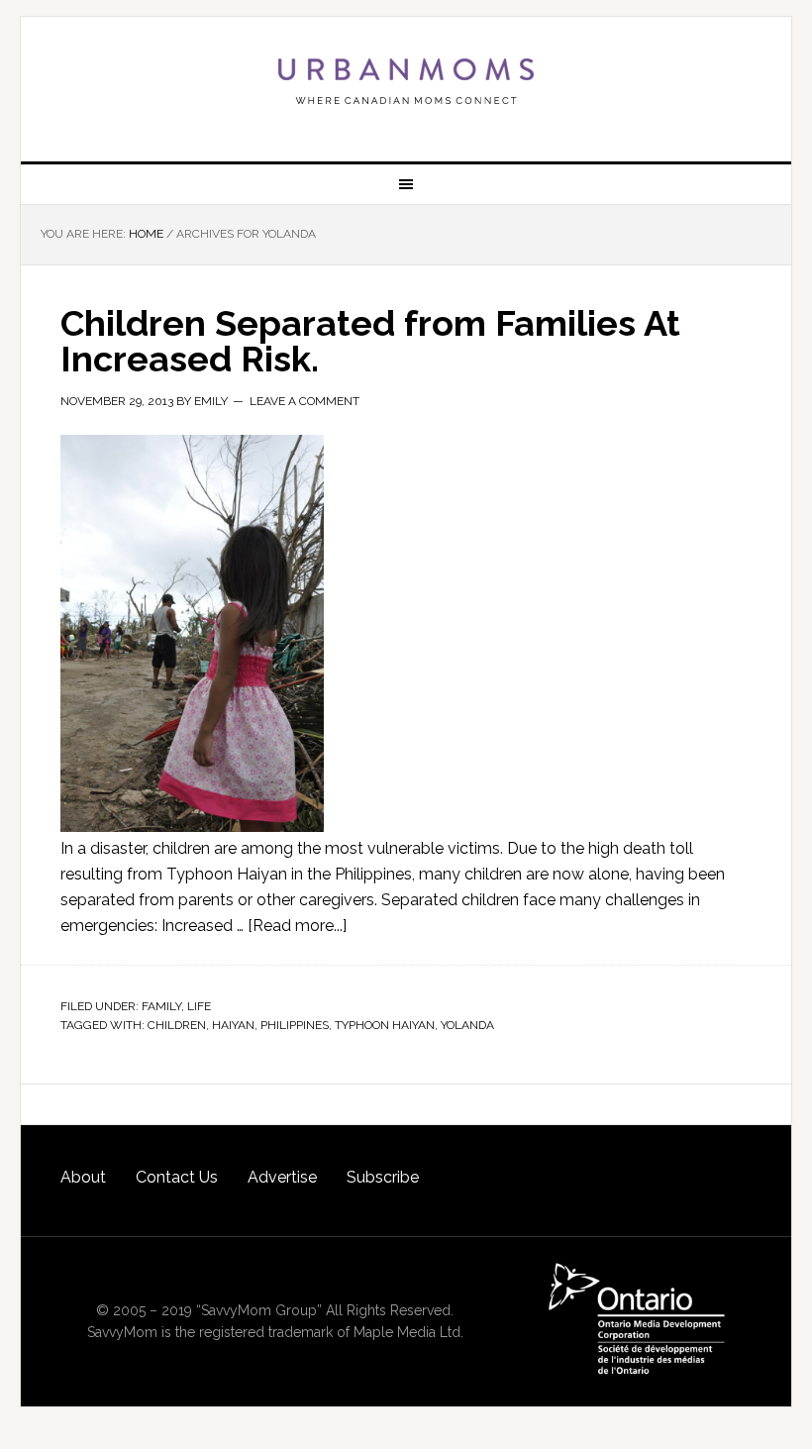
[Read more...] (297, 925)
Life (199, 1006)
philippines (294, 1025)
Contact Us (177, 1177)
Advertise (282, 1177)
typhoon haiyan (385, 1025)
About (83, 1177)
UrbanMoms (406, 81)
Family (161, 1006)
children (177, 1025)
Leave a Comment (304, 401)
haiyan (233, 1025)
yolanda (467, 1025)
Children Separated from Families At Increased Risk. (370, 340)
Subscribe (383, 1177)
